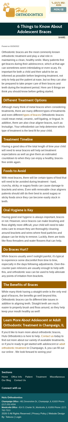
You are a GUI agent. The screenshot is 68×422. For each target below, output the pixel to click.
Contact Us (20, 380)
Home (5, 376)
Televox (10, 417)
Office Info (16, 376)
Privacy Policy (39, 413)
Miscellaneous (57, 376)
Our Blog (6, 380)
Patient (29, 376)
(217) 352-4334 (59, 3)
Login (18, 417)
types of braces (32, 114)
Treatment (41, 376)
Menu (57, 9)
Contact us (47, 336)
